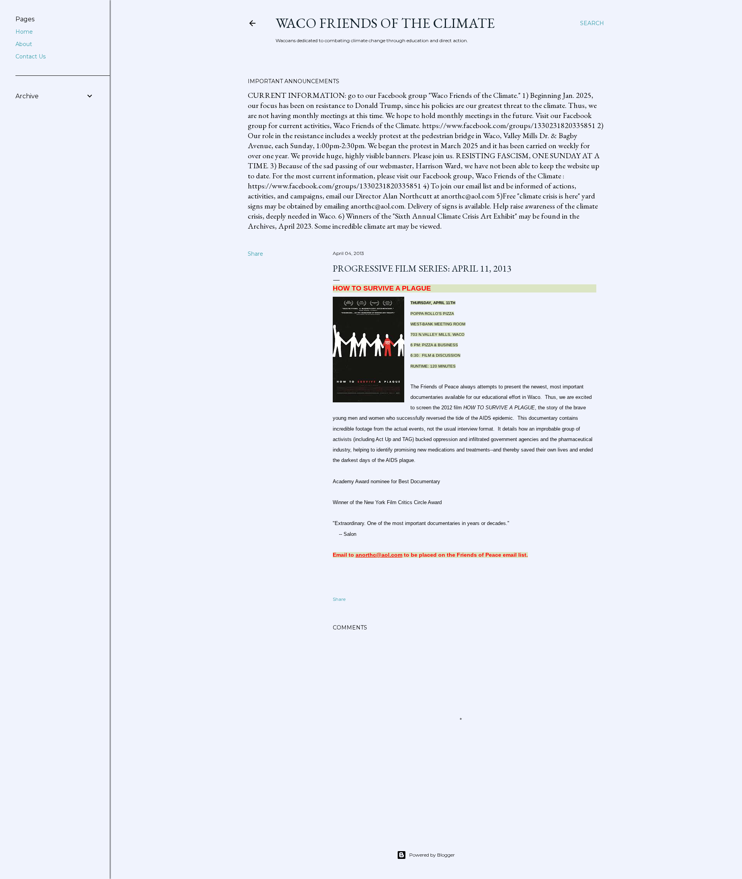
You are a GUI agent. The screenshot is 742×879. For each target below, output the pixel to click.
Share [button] (255, 253)
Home (24, 31)
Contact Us (30, 56)
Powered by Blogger (432, 855)
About (23, 44)
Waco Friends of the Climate (385, 23)
